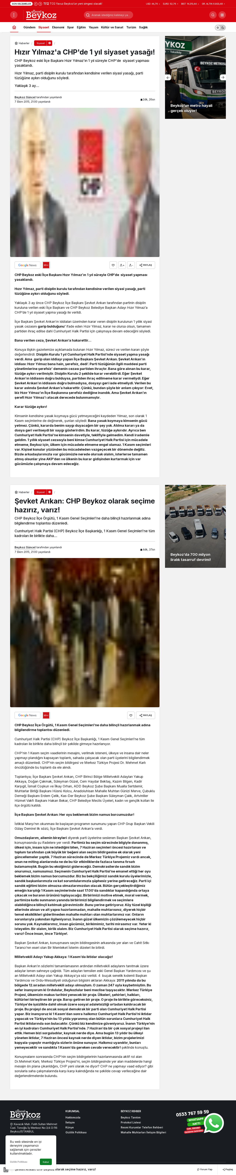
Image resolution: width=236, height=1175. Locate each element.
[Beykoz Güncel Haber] (41, 14)
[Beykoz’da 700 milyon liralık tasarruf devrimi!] (195, 526)
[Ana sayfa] (14, 27)
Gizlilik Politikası (18, 1161)
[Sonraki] (40, 3)
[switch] (220, 27)
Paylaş (229, 1169)
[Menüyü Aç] (14, 15)
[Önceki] (36, 3)
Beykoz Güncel (25, 97)
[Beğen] (113, 265)
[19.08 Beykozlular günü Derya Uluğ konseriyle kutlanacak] (195, 77)
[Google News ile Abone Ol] (27, 265)
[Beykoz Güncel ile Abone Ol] (46, 265)
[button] (222, 15)
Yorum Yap (205, 1169)
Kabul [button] (46, 1162)
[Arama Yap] (213, 15)
